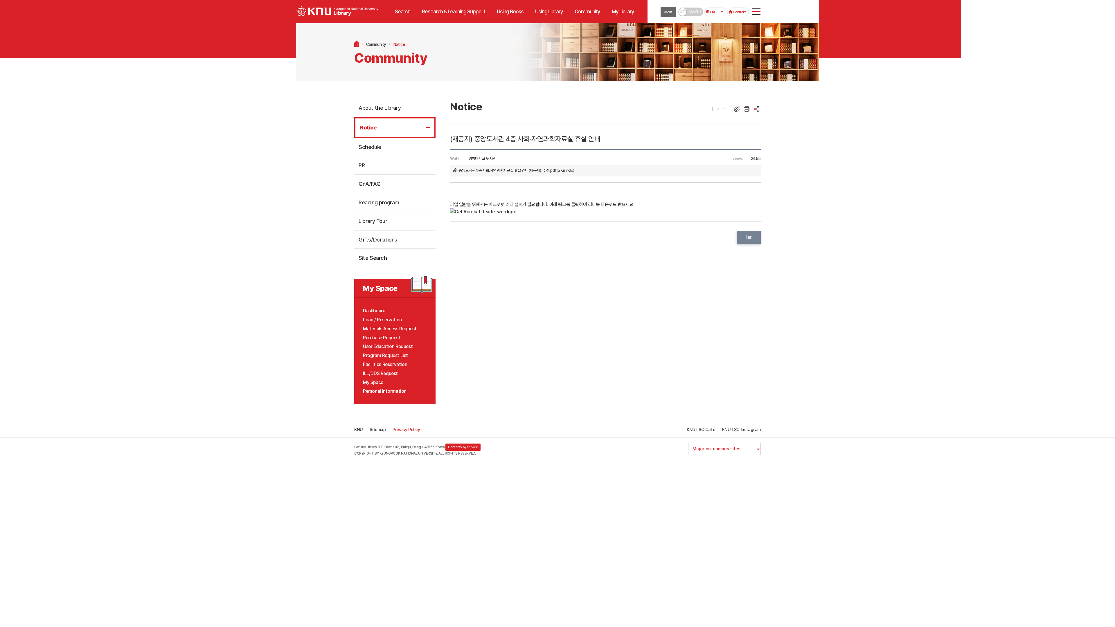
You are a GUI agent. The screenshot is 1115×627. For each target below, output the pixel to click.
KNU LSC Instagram (741, 429)
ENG (712, 12)
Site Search (373, 258)
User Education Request (388, 346)
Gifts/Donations (378, 239)
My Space (373, 382)
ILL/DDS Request (380, 373)
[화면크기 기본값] (718, 109)
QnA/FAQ (369, 184)
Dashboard (374, 311)
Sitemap (378, 429)
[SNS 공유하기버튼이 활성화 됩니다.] (756, 109)
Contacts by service (463, 447)
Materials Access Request (389, 328)
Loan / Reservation (382, 319)
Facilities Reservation (385, 364)
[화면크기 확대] (712, 109)
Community (376, 44)
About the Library (380, 108)
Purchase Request (381, 337)
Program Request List (385, 355)
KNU (358, 429)
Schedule (370, 147)
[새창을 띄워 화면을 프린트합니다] (746, 109)
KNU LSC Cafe (701, 429)
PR (362, 165)
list (749, 237)
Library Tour (373, 221)
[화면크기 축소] (724, 109)
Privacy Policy (406, 429)
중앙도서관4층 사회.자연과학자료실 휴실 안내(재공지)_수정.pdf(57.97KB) (516, 170)
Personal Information (385, 391)
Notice (399, 44)
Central (738, 12)
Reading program (379, 202)
